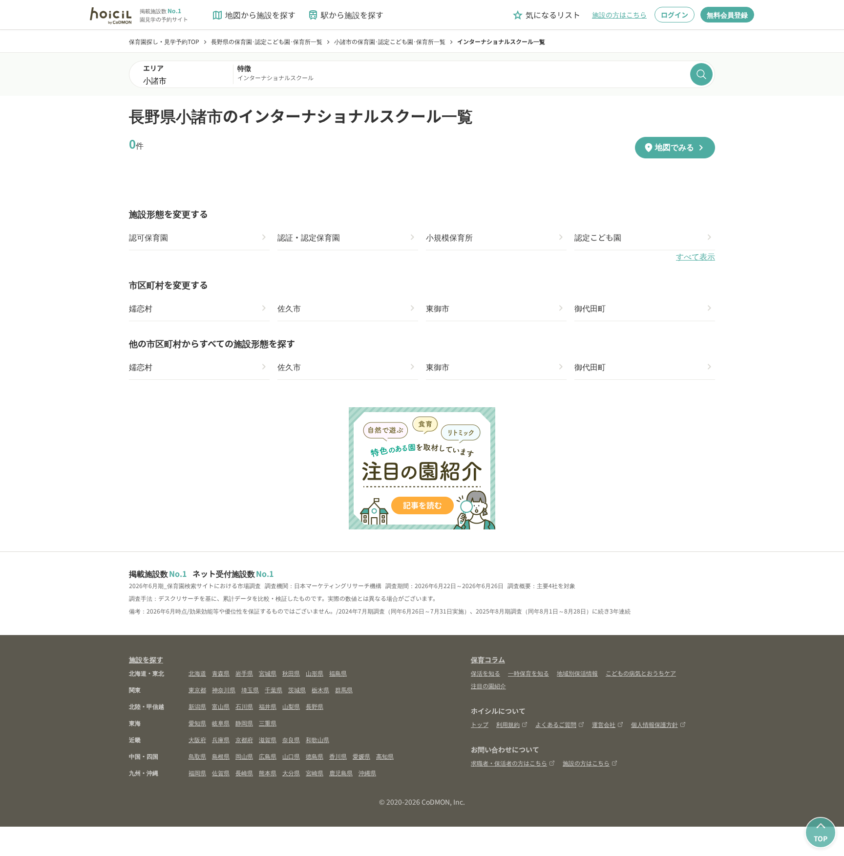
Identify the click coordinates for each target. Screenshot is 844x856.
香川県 (338, 756)
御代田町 (590, 308)
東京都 (197, 689)
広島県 (267, 756)
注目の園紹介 (488, 685)
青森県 (221, 673)
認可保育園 (148, 237)
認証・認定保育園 (308, 237)
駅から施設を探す (345, 15)
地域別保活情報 (577, 673)
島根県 (221, 756)
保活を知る (485, 673)
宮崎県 (314, 772)
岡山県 (244, 756)
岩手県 (244, 673)
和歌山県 (317, 739)
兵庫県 (221, 739)
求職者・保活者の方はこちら (509, 763)
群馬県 (344, 689)
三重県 (267, 723)
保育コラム (488, 659)
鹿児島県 (341, 772)
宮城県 (267, 673)
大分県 (291, 772)
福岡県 (197, 772)
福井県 (267, 706)
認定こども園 (597, 237)
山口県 (291, 756)
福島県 (338, 673)
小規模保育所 (449, 237)
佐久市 (289, 308)
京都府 (244, 739)
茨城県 (297, 689)
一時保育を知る (528, 673)
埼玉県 (250, 689)
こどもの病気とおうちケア (641, 673)
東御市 (437, 308)
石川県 (244, 706)
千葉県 (273, 689)
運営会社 (603, 724)
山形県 (314, 673)
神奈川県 (223, 689)
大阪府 (197, 739)
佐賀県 (221, 772)
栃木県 (320, 689)
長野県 (314, 706)
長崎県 (244, 772)
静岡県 (244, 723)
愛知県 (197, 723)
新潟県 (197, 706)
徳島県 (314, 756)
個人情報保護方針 (654, 724)
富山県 (221, 706)
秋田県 (291, 673)
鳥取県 (197, 756)
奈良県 (291, 739)
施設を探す (146, 659)
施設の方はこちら (619, 15)
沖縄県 (367, 772)
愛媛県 (361, 756)
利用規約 (508, 724)
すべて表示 (695, 257)
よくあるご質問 (555, 724)
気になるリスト (546, 15)
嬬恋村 (140, 308)
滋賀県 (267, 739)
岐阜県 (221, 723)
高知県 (385, 756)
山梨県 (291, 706)
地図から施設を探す (253, 15)
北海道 (197, 673)
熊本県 (267, 772)
